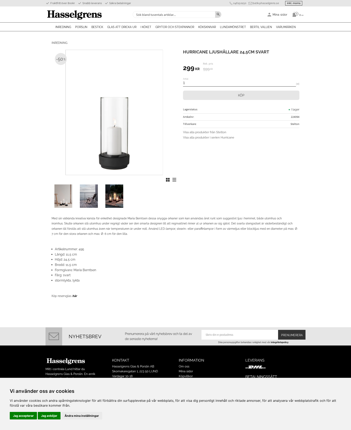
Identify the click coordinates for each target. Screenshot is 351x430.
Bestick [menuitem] (97, 27)
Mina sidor (186, 371)
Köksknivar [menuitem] (207, 27)
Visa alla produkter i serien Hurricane (208, 137)
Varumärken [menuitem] (286, 27)
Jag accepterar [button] (23, 415)
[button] (167, 179)
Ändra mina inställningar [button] (82, 415)
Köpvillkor (186, 376)
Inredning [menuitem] (63, 27)
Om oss (184, 366)
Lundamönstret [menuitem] (233, 27)
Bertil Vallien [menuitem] (261, 27)
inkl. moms (293, 3)
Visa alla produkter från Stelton (204, 132)
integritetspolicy (279, 342)
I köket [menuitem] (146, 27)
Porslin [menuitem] (81, 27)
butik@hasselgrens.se (266, 3)
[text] (191, 68)
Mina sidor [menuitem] (280, 14)
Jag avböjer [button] (49, 415)
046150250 (239, 3)
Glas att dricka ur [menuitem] (121, 27)
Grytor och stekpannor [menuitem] (174, 27)
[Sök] (218, 14)
